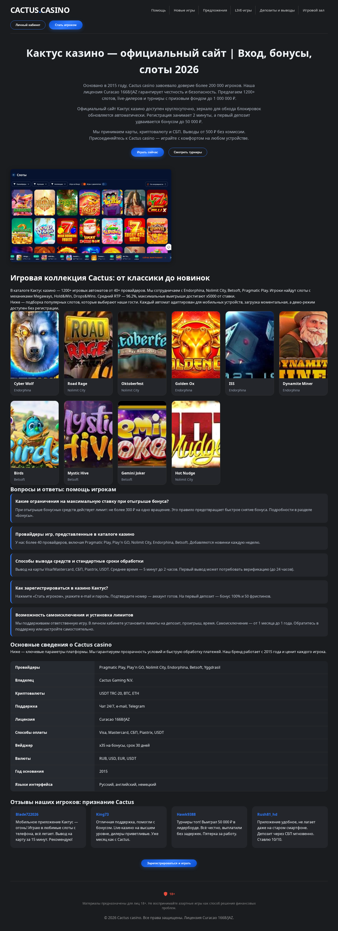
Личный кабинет (28, 25)
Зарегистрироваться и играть (169, 863)
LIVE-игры (243, 10)
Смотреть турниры (188, 152)
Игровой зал (313, 10)
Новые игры (184, 10)
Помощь (158, 10)
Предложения (215, 10)
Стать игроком (66, 25)
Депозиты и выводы (277, 10)
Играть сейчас (147, 152)
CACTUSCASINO (40, 10)
